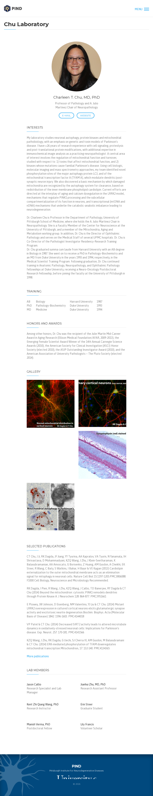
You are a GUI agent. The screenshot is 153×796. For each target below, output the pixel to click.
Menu (139, 9)
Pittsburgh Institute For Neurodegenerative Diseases (13, 8)
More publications (38, 656)
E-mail (66, 115)
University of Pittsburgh (76, 777)
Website (85, 115)
